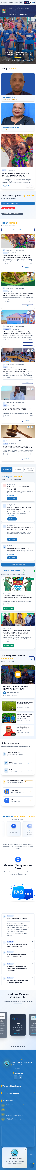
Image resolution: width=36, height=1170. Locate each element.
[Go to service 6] (21, 1046)
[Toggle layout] (25, 1149)
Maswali (5, 2)
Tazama (13, 498)
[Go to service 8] (25, 1046)
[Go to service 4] (18, 1046)
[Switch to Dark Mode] (21, 2)
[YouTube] (20, 1077)
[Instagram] (15, 1077)
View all (31, 658)
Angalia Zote (27, 571)
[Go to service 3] (16, 1046)
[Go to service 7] (23, 1046)
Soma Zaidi (6, 185)
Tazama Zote (28, 754)
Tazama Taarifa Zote (12, 203)
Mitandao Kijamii (14, 2)
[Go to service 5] (19, 1046)
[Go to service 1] (11, 1046)
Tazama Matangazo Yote (18, 564)
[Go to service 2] (14, 1046)
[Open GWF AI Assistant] (31, 1165)
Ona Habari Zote (18, 230)
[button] (18, 924)
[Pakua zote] (28, 762)
